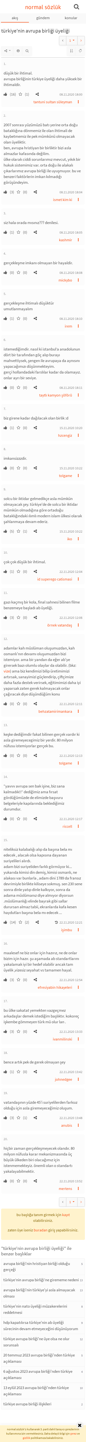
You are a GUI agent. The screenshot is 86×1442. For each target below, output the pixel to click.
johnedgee (63, 1079)
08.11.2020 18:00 (70, 94)
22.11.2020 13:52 (70, 1181)
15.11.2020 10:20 (70, 428)
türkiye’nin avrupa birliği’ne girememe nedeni (41, 1279)
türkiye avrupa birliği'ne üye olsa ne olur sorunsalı (36, 1342)
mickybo (65, 280)
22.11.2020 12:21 (70, 922)
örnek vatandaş (59, 625)
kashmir (65, 239)
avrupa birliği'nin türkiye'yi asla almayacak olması (39, 1293)
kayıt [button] (66, 1214)
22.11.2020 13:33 (70, 1031)
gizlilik (26, 1438)
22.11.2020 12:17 (70, 819)
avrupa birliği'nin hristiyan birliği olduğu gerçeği (36, 1266)
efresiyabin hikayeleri (55, 987)
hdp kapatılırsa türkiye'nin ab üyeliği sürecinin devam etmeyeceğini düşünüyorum (40, 1325)
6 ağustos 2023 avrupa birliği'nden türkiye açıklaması (37, 1374)
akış (15, 17)
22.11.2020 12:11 (70, 704)
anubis (66, 1125)
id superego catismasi (54, 579)
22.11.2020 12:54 (70, 980)
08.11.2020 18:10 (70, 318)
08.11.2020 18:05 (70, 232)
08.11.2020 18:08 (70, 272)
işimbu (66, 929)
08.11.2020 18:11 (70, 387)
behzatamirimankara (55, 711)
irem (68, 326)
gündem (43, 17)
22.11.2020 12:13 (70, 755)
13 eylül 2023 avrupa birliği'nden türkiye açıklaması (36, 1390)
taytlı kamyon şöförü (55, 395)
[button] (37, 94)
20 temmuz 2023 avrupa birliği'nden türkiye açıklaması (39, 1358)
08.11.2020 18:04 (70, 192)
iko (69, 538)
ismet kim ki (62, 199)
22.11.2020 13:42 (70, 1072)
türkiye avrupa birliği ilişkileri (27, 1404)
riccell (67, 826)
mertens (65, 1188)
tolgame (65, 475)
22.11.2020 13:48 (70, 1118)
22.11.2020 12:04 (70, 571)
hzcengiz (65, 435)
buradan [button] (41, 1230)
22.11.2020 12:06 (70, 617)
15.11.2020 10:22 (70, 468)
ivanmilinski (62, 1039)
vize (7, 671)
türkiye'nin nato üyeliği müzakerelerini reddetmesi (35, 1309)
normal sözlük (43, 7)
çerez (73, 1433)
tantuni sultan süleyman (52, 101)
